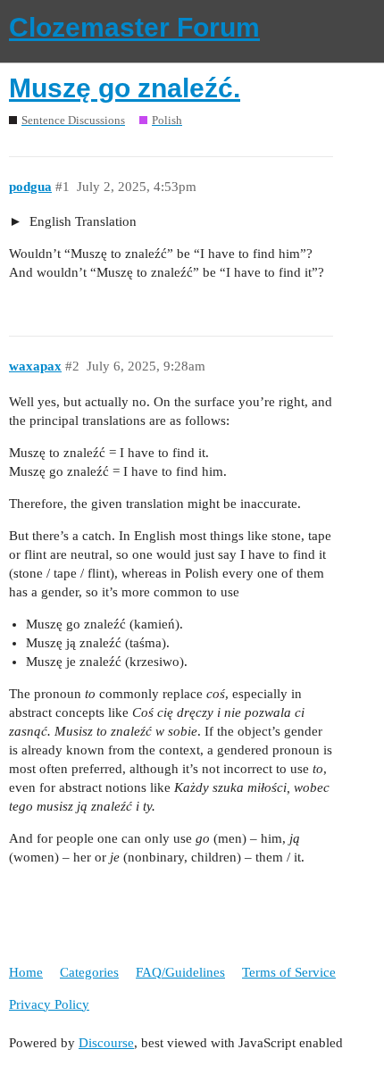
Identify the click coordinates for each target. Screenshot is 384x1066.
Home (26, 972)
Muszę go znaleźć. (124, 88)
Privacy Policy (49, 1004)
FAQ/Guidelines (180, 972)
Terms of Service (289, 972)
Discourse (106, 1043)
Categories (89, 972)
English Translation (81, 221)
